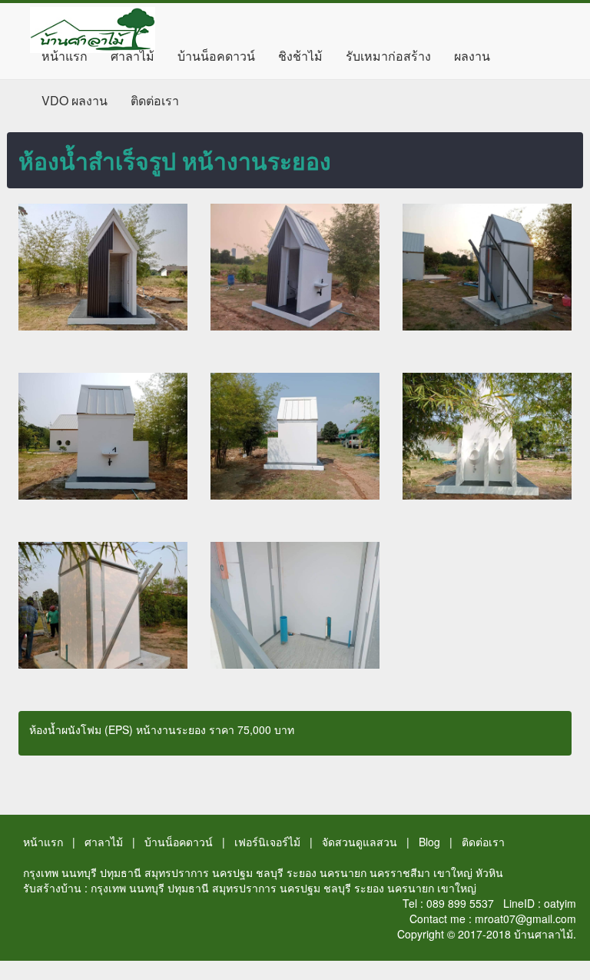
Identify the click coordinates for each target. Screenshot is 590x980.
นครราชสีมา (400, 872)
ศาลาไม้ (132, 56)
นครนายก (343, 872)
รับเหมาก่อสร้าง (388, 56)
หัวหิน (489, 872)
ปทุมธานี (120, 872)
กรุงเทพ (40, 872)
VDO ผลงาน (74, 100)
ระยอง (302, 872)
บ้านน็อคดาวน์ (216, 56)
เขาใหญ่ (452, 872)
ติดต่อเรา (155, 100)
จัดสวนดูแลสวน (359, 841)
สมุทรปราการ (176, 872)
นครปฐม (232, 872)
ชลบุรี (269, 872)
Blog (429, 841)
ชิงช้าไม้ (300, 56)
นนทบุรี (79, 872)
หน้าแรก (64, 56)
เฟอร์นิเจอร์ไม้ (267, 841)
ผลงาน (472, 56)
